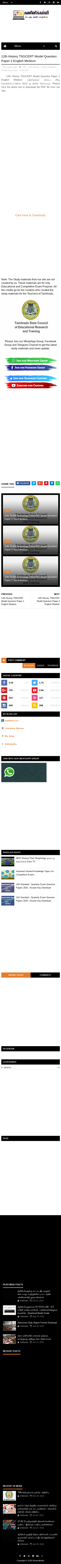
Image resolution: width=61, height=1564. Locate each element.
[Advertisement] (30, 123)
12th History (33, 67)
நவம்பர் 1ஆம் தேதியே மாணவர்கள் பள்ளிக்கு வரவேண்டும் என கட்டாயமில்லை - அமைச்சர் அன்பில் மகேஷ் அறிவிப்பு (37, 1508)
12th (24, 67)
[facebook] (40, 2)
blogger (29, 665)
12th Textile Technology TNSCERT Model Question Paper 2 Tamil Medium (31, 548)
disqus (40, 665)
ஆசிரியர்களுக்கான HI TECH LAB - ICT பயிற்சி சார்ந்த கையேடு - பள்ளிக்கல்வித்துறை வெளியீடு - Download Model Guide (37, 1310)
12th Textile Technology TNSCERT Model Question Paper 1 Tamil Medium (31, 579)
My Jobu (9, 736)
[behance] (58, 2)
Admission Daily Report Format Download (37, 1322)
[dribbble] (49, 2)
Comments (45, 975)
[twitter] (45, 2)
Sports (7, 1068)
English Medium (48, 67)
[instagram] (53, 2)
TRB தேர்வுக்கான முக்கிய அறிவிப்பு (33, 1492)
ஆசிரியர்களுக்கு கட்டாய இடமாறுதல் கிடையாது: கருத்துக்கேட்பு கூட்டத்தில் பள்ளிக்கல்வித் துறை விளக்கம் (34, 1294)
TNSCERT (24, 70)
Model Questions (10, 70)
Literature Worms (14, 728)
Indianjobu (11, 744)
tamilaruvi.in (11, 720)
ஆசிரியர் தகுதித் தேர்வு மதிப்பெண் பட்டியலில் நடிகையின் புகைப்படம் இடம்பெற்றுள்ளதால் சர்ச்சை (37, 1537)
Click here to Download (30, 215)
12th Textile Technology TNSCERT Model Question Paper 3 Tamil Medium (31, 517)
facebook (53, 665)
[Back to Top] (42, 1556)
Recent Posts (15, 975)
